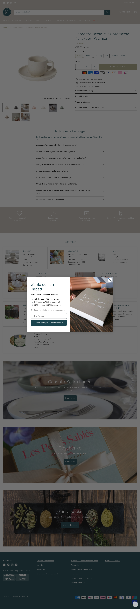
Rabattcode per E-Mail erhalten (49, 323)
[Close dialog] (110, 280)
